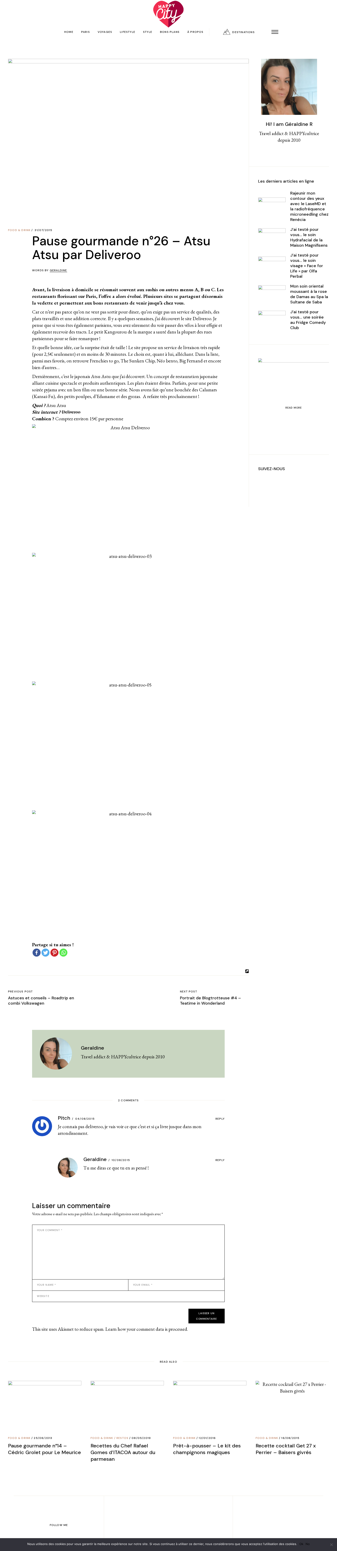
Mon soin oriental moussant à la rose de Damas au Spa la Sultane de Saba (309, 294)
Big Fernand (190, 361)
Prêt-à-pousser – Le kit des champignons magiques (207, 1449)
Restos (122, 1438)
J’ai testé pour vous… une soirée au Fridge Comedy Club (308, 320)
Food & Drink (19, 230)
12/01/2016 (207, 1438)
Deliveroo (71, 412)
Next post (188, 991)
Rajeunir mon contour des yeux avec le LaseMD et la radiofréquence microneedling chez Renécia (309, 206)
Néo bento (167, 361)
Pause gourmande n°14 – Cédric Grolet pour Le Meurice (44, 1449)
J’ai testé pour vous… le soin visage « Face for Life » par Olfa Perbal (306, 265)
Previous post (20, 991)
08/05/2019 (141, 1438)
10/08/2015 (121, 1160)
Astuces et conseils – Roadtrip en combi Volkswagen (41, 1000)
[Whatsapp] (63, 953)
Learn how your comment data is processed (146, 1329)
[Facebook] (37, 953)
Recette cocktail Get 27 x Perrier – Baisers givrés (286, 1449)
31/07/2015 (43, 230)
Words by (49, 270)
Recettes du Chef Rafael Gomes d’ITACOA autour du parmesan (123, 1452)
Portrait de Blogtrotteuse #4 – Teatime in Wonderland (210, 1000)
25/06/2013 (43, 1438)
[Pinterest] (54, 953)
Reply (220, 1119)
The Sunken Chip (137, 361)
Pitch (64, 1118)
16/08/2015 (290, 1438)
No (308, 1544)
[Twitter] (45, 953)
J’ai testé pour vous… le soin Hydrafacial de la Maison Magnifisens (309, 237)
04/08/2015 (85, 1119)
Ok (301, 1544)
